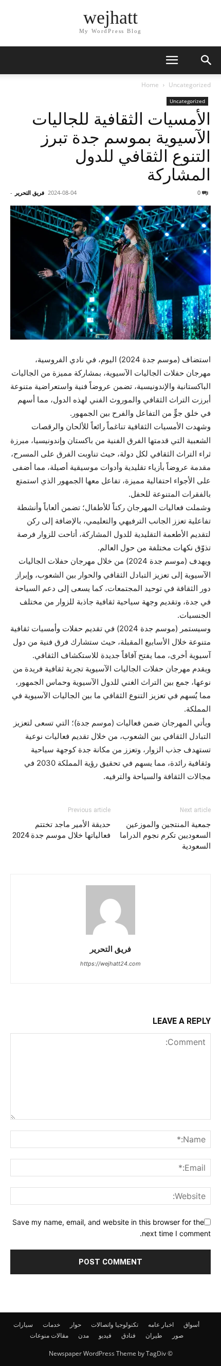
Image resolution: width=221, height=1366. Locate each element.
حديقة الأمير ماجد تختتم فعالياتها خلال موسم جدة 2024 (61, 830)
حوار (75, 1324)
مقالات (59, 1335)
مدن (83, 1335)
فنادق (128, 1335)
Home (150, 84)
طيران (153, 1335)
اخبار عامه (161, 1324)
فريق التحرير (29, 192)
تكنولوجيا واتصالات (114, 1324)
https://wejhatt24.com (110, 963)
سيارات (23, 1324)
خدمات (51, 1324)
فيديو (105, 1335)
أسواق (191, 1324)
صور (177, 1335)
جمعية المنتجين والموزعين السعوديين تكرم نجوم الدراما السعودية (165, 835)
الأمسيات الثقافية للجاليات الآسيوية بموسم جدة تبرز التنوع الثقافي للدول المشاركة (121, 146)
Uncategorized (190, 84)
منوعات (39, 1335)
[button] (171, 60)
